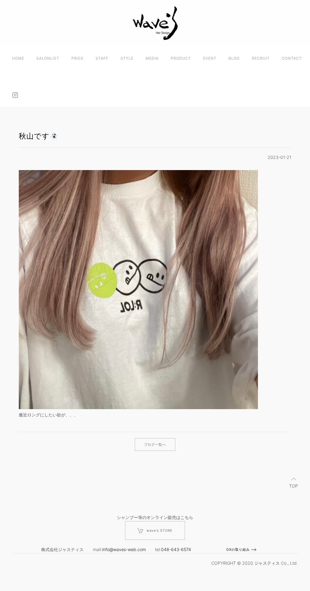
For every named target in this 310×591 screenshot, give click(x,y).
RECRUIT (261, 58)
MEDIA (152, 58)
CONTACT (292, 58)
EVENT (209, 58)
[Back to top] (293, 479)
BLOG (234, 58)
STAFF (102, 58)
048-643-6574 (176, 549)
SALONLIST (47, 58)
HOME (18, 58)
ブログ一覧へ (155, 444)
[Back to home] (155, 23)
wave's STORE (160, 530)
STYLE (127, 58)
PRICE (77, 58)
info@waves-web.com (124, 549)
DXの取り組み (238, 549)
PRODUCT (181, 58)
